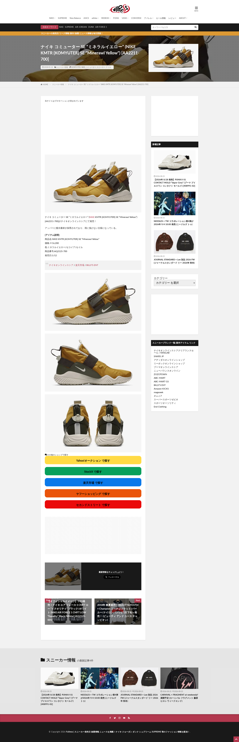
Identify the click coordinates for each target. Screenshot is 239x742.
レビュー (172, 18)
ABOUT (182, 18)
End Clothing (160, 407)
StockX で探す (93, 471)
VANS (124, 18)
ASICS (86, 18)
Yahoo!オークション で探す (93, 460)
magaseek (158, 392)
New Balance (75, 18)
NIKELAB (164, 353)
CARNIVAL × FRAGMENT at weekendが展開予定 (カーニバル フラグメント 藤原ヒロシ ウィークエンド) (179, 698)
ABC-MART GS (161, 381)
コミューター (91, 67)
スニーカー (101, 67)
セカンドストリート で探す (93, 505)
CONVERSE (136, 18)
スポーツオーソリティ (165, 403)
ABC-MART (159, 378)
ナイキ (108, 67)
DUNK (91, 27)
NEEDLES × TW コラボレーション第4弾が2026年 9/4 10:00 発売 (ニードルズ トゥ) (173, 222)
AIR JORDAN (81, 27)
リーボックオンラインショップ (169, 363)
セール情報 (161, 18)
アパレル (148, 18)
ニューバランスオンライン (167, 371)
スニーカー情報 (62, 67)
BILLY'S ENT (160, 385)
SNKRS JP (159, 356)
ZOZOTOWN (160, 374)
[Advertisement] (93, 127)
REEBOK (105, 18)
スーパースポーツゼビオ (166, 399)
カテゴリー (161, 278)
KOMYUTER (76, 67)
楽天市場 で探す (93, 483)
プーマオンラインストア (166, 367)
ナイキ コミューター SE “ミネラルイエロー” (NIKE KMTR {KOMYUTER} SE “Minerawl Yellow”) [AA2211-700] (108, 84)
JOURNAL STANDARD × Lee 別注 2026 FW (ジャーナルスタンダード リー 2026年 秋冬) (174, 261)
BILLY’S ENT (92, 265)
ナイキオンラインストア (61, 265)
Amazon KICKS (161, 389)
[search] (195, 27)
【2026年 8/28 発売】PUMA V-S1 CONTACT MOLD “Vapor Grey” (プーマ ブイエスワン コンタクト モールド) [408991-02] (174, 183)
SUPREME (62, 18)
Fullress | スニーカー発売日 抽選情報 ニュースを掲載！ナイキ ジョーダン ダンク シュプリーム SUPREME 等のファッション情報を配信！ (128, 732)
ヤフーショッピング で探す (93, 494)
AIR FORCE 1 (101, 27)
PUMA (116, 18)
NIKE (51, 18)
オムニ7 (158, 396)
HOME (45, 84)
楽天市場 (79, 265)
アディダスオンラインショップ (169, 360)
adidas (94, 18)
